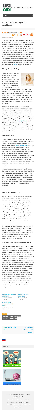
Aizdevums (9, 394)
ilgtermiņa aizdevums (22, 121)
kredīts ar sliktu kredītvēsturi (10, 318)
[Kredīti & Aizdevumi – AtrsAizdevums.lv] (18, 11)
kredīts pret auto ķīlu (21, 145)
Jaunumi (5, 313)
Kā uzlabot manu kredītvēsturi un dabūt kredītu (8, 304)
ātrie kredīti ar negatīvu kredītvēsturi (12, 316)
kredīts (15, 64)
